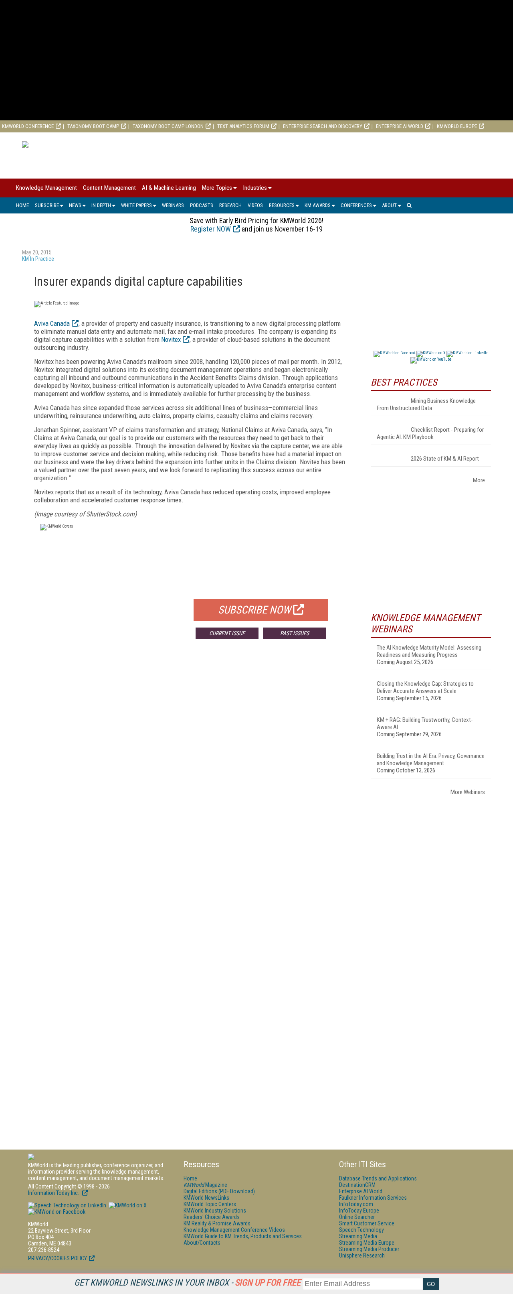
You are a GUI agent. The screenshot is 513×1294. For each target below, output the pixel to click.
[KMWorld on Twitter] (127, 1205)
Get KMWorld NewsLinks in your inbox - (187, 1283)
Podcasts (201, 205)
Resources (282, 205)
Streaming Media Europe (366, 1242)
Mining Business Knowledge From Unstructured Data (426, 404)
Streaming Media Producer (369, 1249)
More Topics (217, 187)
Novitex (171, 339)
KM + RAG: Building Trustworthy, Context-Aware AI (425, 723)
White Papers (136, 205)
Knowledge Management (46, 187)
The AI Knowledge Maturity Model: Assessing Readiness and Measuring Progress (429, 651)
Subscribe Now (254, 609)
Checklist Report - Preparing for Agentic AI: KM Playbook (430, 433)
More (479, 480)
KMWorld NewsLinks (206, 1197)
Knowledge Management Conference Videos (234, 1230)
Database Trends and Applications (378, 1178)
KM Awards (318, 205)
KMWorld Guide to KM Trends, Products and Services (243, 1236)
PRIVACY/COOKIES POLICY (57, 1258)
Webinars (173, 205)
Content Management (109, 187)
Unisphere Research (362, 1255)
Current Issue (227, 633)
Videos (255, 205)
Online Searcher (357, 1217)
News (75, 205)
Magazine (205, 1185)
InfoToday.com (356, 1204)
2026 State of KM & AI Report (445, 458)
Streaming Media (358, 1236)
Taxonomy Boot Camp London (168, 126)
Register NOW (210, 229)
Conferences (356, 205)
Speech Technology (361, 1230)
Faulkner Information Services (373, 1197)
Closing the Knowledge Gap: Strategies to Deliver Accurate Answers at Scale (425, 687)
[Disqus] (190, 763)
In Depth (101, 205)
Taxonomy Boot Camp (93, 126)
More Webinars (467, 792)
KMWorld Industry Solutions (215, 1210)
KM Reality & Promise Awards (217, 1223)
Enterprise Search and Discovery (322, 126)
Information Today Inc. (54, 1193)
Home (22, 205)
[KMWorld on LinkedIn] (67, 1205)
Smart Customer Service (366, 1223)
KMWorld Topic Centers (210, 1204)
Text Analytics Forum (243, 126)
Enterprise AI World (399, 126)
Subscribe (47, 205)
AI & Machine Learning (169, 187)
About (389, 205)
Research (230, 205)
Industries (255, 187)
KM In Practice (38, 259)
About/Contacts (202, 1242)
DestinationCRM (357, 1185)
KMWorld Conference (28, 126)
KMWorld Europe (457, 126)
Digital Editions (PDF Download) (219, 1191)
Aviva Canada (52, 323)
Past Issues (294, 633)
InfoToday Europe (359, 1210)
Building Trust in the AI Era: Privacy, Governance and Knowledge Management (431, 759)
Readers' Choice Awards (212, 1217)
